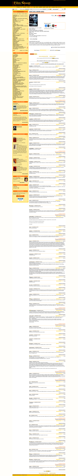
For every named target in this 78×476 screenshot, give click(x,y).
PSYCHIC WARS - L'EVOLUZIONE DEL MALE (19, 79)
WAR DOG (14, 98)
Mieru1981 (30, 398)
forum (56, 7)
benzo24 (30, 250)
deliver (30, 108)
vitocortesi (30, 157)
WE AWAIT (14, 99)
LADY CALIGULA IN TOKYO (17, 73)
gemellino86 (31, 161)
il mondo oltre (15, 24)
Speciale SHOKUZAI (19, 126)
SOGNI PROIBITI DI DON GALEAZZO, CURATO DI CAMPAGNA (20, 87)
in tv (21, 7)
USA (34, 33)
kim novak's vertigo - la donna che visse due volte (20, 26)
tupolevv (30, 373)
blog (34, 7)
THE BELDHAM (15, 88)
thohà (31, 361)
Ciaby (30, 227)
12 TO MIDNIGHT (15, 54)
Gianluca (30, 420)
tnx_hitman (31, 166)
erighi (30, 386)
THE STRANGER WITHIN (16, 91)
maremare (31, 402)
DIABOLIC (14, 62)
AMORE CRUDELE (15, 55)
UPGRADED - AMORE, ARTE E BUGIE (18, 96)
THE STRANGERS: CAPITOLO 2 (17, 92)
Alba (30, 449)
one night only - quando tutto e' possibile (18, 39)
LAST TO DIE (15, 74)
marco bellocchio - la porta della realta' (19, 33)
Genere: (41, 9)
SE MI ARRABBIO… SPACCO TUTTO (18, 82)
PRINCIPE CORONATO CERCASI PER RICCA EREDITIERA (19, 78)
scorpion (30, 294)
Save (60, 15)
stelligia (30, 326)
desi (29, 381)
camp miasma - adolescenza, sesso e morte (20, 18)
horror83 (30, 96)
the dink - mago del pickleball (18, 46)
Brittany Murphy (31, 31)
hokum (14, 22)
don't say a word (34, 11)
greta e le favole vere (17, 21)
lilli (29, 415)
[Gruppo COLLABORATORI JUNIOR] (29, 268)
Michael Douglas (35, 30)
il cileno (14, 23)
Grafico (59, 50)
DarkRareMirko (31, 216)
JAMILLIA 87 (32, 441)
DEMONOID (14, 61)
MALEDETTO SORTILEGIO (16, 75)
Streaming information (47, 28)
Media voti (20, 13)
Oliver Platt (41, 31)
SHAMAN (14, 85)
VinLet (30, 200)
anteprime (24, 7)
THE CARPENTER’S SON (16, 89)
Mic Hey (30, 75)
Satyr (31, 268)
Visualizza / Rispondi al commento (60, 101)
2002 (36, 36)
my (60, 7)
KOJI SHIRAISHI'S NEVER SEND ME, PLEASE (19, 71)
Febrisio (30, 171)
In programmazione (20, 11)
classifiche (40, 7)
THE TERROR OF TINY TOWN (17, 94)
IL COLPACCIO (15, 68)
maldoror (14, 32)
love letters (15, 31)
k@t (29, 424)
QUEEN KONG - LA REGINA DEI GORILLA (19, 80)
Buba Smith (31, 82)
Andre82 (31, 343)
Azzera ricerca (56, 58)
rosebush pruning (16, 41)
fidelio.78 (31, 277)
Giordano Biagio (33, 310)
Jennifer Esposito (46, 31)
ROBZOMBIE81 (31, 148)
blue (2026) (14, 16)
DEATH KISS (14, 59)
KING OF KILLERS (15, 70)
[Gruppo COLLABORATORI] (29, 176)
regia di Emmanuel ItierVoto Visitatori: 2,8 (16, 187)
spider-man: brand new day (17, 44)
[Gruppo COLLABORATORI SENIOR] (29, 113)
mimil (30, 390)
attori (50, 7)
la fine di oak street (16, 28)
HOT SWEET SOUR (15, 66)
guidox (30, 124)
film (27, 50)
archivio (28, 7)
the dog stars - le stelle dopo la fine (19, 47)
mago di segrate (31, 347)
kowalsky (32, 113)
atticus (31, 176)
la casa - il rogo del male (17, 27)
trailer (37, 7)
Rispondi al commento (62, 68)
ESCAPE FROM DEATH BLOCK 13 (17, 64)
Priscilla (31, 459)
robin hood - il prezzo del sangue (18, 40)
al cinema (18, 7)
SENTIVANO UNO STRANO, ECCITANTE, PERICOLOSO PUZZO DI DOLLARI (18, 84)
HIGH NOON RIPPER (16, 65)
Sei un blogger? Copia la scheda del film (59, 47)
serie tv (31, 7)
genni (30, 394)
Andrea (30, 411)
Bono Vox (30, 153)
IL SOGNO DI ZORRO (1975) (17, 69)
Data (17, 13)
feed (59, 7)
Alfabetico (26, 13)
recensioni (53, 7)
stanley (30, 466)
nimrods (14, 36)
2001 (42, 11)
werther (30, 351)
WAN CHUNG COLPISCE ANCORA (17, 97)
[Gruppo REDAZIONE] (29, 402)
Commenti (23, 13)
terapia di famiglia (16, 45)
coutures (14, 19)
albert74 (30, 137)
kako (30, 133)
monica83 (31, 205)
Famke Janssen (36, 31)
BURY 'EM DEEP (15, 56)
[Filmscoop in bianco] (63, 9)
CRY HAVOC (14, 57)
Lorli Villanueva (40, 30)
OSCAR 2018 (15, 114)
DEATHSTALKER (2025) (16, 60)
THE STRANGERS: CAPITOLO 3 (17, 93)
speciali (44, 7)
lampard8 (30, 209)
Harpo (31, 303)
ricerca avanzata (55, 9)
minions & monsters (16, 35)
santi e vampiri (15, 42)
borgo (14, 17)
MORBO (14, 76)
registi (47, 7)
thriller (33, 34)
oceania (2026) (15, 37)
